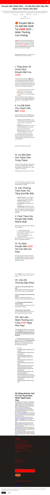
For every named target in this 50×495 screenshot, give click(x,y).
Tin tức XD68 (25, 99)
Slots (33, 98)
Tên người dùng (18, 468)
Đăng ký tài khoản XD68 (24, 230)
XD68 (16, 40)
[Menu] (47, 2)
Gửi (18, 475)
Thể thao (30, 98)
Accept (3, 492)
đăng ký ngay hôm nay (23, 338)
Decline (9, 492)
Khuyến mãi (25, 235)
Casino (26, 98)
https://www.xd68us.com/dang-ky (24, 355)
